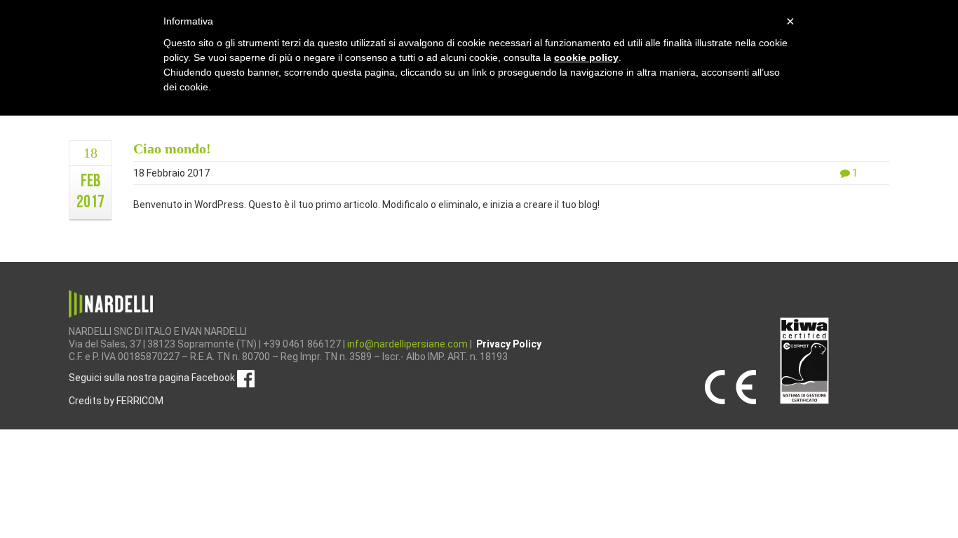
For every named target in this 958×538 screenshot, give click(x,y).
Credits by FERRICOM (116, 400)
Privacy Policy (508, 344)
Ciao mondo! (172, 148)
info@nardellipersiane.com (408, 344)
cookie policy (586, 57)
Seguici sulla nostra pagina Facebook (153, 377)
